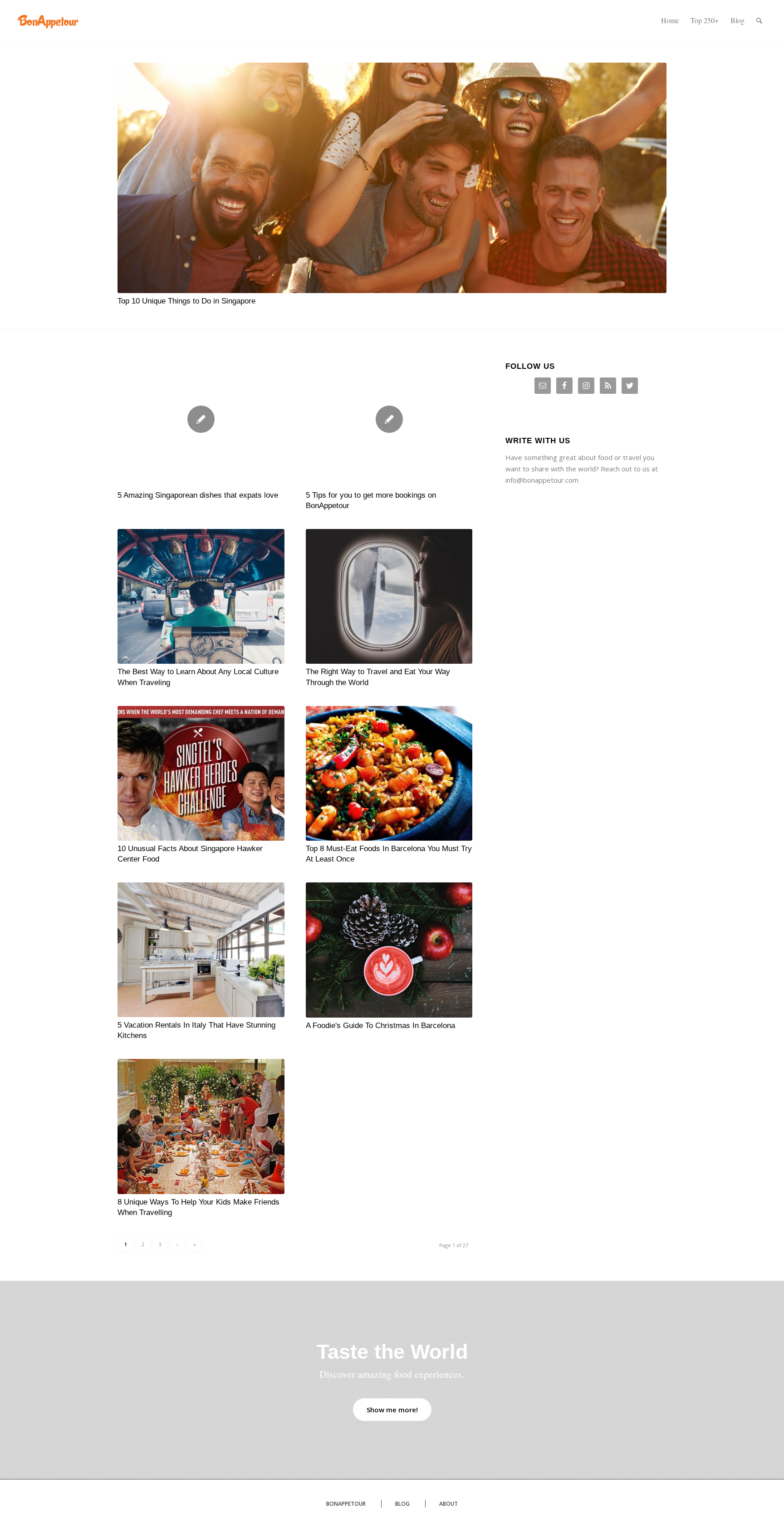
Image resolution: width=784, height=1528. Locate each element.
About (448, 1504)
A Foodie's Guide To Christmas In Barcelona (380, 1025)
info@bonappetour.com (541, 480)
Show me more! (392, 1409)
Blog (402, 1504)
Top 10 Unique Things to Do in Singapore (186, 301)
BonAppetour (346, 1504)
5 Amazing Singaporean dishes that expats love (198, 495)
